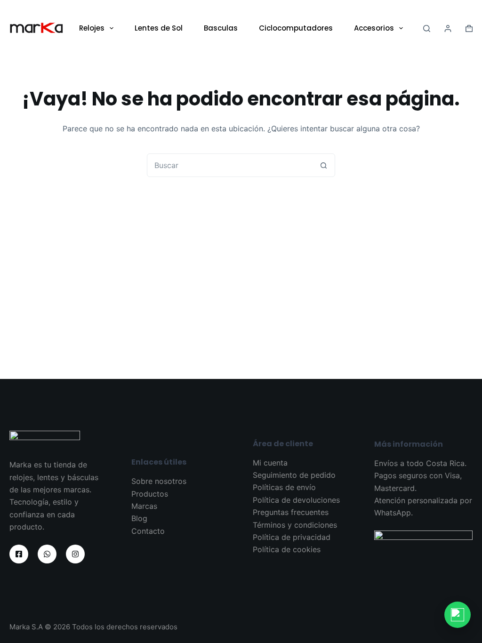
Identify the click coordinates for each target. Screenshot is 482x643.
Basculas (221, 28)
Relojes (91, 28)
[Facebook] (18, 554)
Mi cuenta (270, 462)
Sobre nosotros (158, 481)
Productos (149, 493)
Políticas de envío (284, 487)
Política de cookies (287, 549)
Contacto (148, 531)
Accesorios (374, 28)
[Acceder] (447, 28)
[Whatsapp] (47, 554)
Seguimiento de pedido (294, 475)
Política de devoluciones (296, 500)
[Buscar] (426, 28)
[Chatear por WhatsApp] (457, 615)
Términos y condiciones (295, 525)
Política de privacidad (291, 537)
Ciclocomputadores (296, 28)
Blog (139, 518)
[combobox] (229, 165)
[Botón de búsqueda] (323, 165)
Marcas (144, 506)
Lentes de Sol (159, 28)
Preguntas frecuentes (291, 512)
